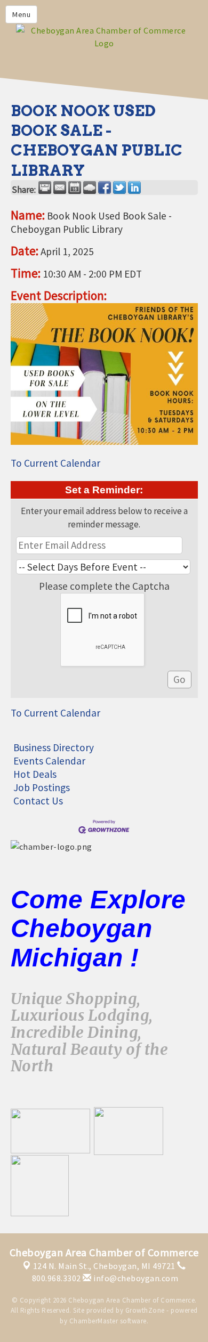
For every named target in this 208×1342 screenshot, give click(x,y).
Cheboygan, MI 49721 (104, 1265)
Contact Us (38, 800)
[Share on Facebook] (104, 187)
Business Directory (53, 747)
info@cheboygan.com (135, 1278)
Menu (21, 14)
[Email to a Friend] (59, 187)
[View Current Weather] (89, 187)
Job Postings (41, 787)
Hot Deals (35, 774)
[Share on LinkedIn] (134, 187)
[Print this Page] (44, 187)
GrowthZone (145, 1310)
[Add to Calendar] (74, 187)
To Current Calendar (55, 463)
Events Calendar (49, 760)
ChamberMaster (93, 1320)
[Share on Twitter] (119, 187)
